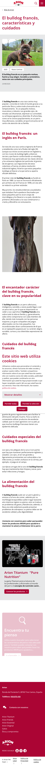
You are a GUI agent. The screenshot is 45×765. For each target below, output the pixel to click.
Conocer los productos (15, 591)
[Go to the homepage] (15, 743)
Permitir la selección (30, 404)
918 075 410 (15, 696)
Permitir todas (11, 404)
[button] (36, 3)
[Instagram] (21, 750)
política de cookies (9, 388)
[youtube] (17, 750)
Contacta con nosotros (18, 707)
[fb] (25, 750)
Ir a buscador (11, 655)
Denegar (22, 409)
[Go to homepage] (13, 3)
